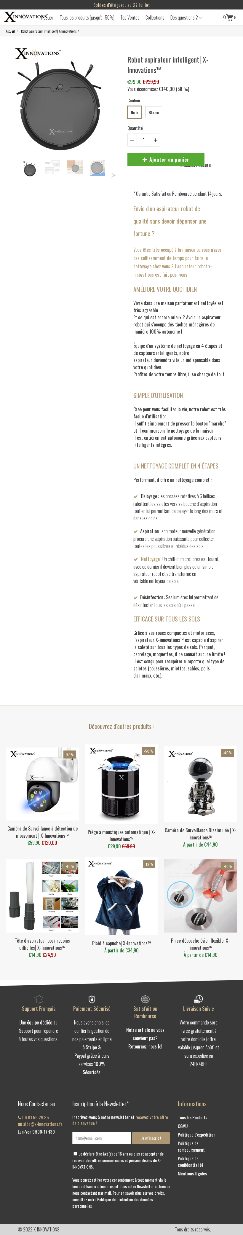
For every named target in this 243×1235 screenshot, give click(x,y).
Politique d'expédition (196, 1134)
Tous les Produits (192, 1117)
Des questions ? (184, 17)
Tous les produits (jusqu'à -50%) (87, 17)
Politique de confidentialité (190, 1161)
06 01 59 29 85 (35, 1117)
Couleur (133, 100)
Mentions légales (192, 1173)
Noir (134, 112)
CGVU (183, 1126)
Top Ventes (130, 17)
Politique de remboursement (191, 1146)
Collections (155, 17)
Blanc (153, 112)
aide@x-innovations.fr (42, 1124)
